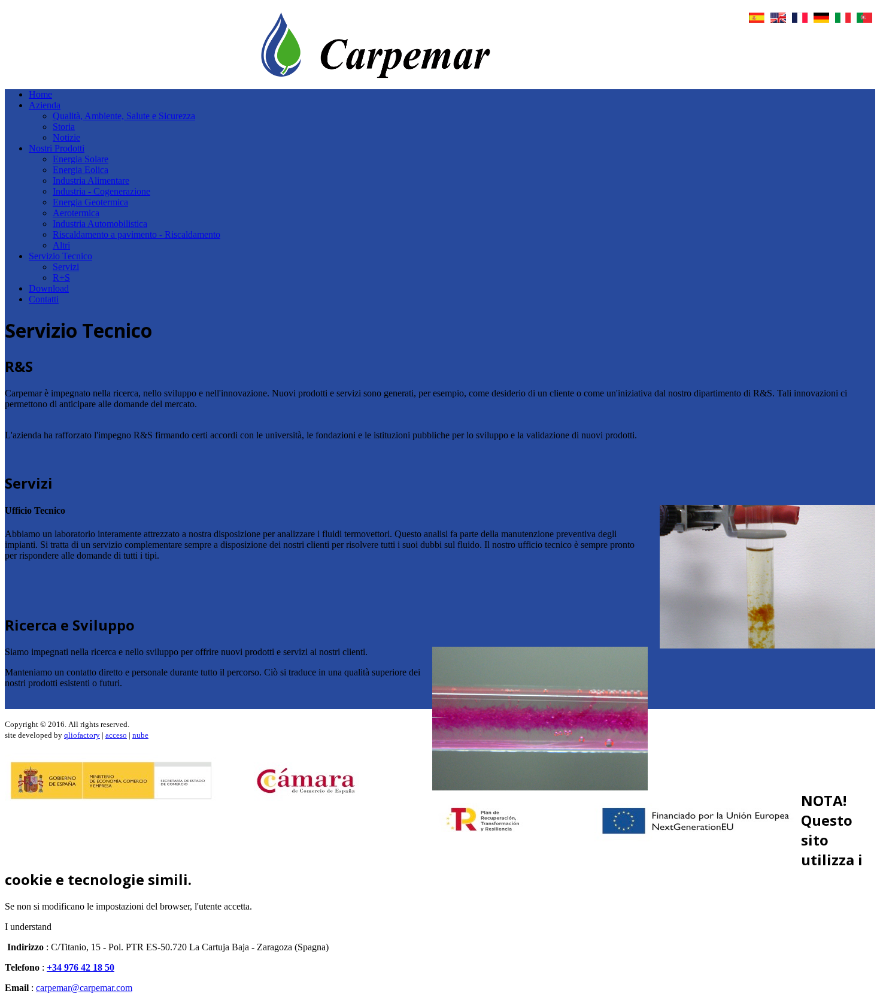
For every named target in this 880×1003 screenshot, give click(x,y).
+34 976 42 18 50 (80, 967)
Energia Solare (80, 159)
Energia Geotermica (90, 202)
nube (140, 735)
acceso (116, 735)
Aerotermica (76, 213)
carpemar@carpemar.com (84, 988)
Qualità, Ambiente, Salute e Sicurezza (124, 116)
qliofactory (82, 735)
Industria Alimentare (91, 180)
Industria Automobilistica (100, 224)
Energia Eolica (80, 170)
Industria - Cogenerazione (101, 191)
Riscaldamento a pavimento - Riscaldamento (136, 234)
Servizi (66, 267)
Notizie (66, 137)
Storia (64, 127)
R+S (61, 277)
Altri (61, 245)
